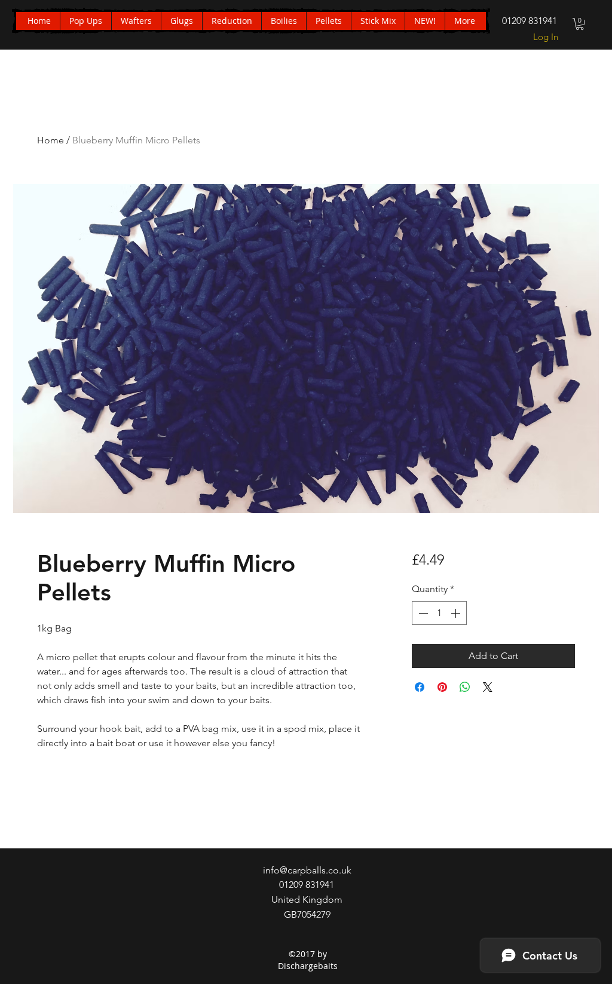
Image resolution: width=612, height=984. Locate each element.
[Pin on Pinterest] (442, 687)
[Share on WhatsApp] (465, 687)
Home (50, 140)
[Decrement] (422, 613)
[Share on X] (488, 687)
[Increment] (456, 613)
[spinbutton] (439, 613)
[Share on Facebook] (419, 687)
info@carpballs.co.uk (307, 870)
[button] (580, 24)
